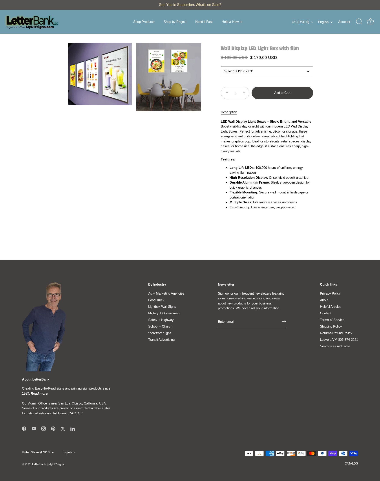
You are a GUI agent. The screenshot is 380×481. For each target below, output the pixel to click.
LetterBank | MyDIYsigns (48, 464)
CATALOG (351, 463)
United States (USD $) (36, 452)
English (323, 22)
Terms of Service (332, 320)
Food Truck (156, 300)
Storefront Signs (159, 333)
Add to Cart (282, 93)
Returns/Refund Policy (336, 333)
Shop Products (144, 22)
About (324, 300)
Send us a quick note (335, 346)
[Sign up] (284, 321)
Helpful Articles (330, 306)
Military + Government (164, 313)
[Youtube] (34, 428)
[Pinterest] (53, 428)
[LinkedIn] (72, 428)
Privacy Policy (330, 293)
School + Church (160, 326)
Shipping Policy (331, 326)
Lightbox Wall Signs (162, 306)
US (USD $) (300, 22)
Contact (325, 313)
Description (229, 112)
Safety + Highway (161, 320)
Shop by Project (175, 22)
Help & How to (232, 22)
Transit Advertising (161, 339)
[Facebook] (24, 428)
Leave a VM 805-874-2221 (339, 339)
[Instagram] (43, 428)
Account (344, 22)
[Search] (359, 22)
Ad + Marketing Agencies (166, 293)
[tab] (231, 112)
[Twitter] (63, 428)
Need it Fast (204, 22)
